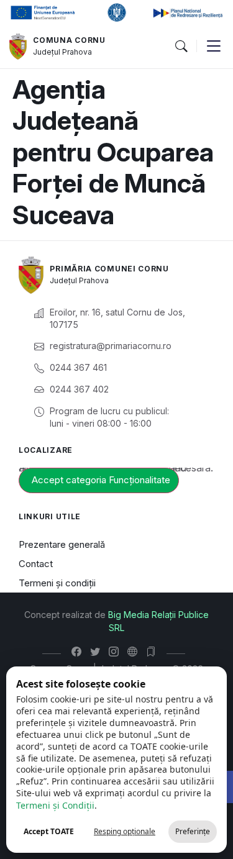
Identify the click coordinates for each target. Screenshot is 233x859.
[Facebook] (79, 652)
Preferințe (192, 831)
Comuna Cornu (69, 40)
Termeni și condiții (57, 583)
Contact (36, 564)
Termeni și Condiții (55, 805)
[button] (181, 46)
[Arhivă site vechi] (154, 652)
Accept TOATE (49, 831)
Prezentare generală (62, 544)
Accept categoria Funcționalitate (101, 480)
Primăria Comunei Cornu (109, 268)
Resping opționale (124, 831)
